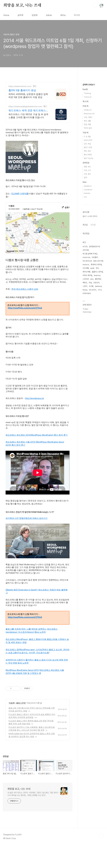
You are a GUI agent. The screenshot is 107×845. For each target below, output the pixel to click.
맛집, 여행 (87, 124)
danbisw (98, 286)
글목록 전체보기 (89, 85)
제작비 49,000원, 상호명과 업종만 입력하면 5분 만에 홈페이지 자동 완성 (28, 96)
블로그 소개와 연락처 (90, 216)
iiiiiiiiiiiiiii (87, 193)
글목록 (20, 15)
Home (6, 15)
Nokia (85, 290)
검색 (95, 5)
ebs (91, 279)
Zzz (85, 197)
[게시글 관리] (17, 688)
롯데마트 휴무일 (96, 265)
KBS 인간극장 (98, 261)
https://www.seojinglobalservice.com (25, 106)
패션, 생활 (87, 121)
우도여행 (86, 268)
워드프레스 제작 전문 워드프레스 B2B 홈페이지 (27, 110)
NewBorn (88, 186)
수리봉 (91, 286)
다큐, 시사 (87, 170)
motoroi (86, 265)
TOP (101, 835)
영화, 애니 (87, 167)
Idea (84, 182)
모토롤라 (95, 257)
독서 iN (85, 101)
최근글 (85, 225)
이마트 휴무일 (87, 275)
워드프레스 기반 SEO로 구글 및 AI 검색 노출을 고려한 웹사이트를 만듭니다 (28, 116)
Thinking (87, 93)
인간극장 (86, 250)
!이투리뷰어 (87, 293)
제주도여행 (86, 272)
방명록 (35, 15)
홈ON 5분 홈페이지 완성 (22, 90)
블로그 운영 (21, 703)
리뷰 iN (85, 106)
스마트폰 (86, 279)
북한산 (85, 283)
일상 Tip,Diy (88, 158)
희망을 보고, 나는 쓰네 (22, 5)
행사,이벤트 (88, 155)
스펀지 (85, 286)
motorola (86, 257)
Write (63, 15)
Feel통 (85, 89)
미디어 (77, 15)
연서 (97, 268)
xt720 (85, 246)
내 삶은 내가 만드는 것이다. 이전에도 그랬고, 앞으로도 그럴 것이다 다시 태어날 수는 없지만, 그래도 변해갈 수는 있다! (33, 793)
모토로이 (96, 283)
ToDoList (87, 97)
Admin (49, 15)
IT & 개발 (87, 137)
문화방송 (86, 163)
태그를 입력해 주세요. (90, 254)
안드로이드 (93, 290)
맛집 (90, 283)
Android (97, 275)
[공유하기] (14, 688)
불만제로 (98, 279)
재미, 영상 (87, 151)
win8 (92, 268)
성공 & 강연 (88, 140)
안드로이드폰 (87, 261)
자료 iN (12, 703)
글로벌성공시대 (94, 246)
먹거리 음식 (88, 128)
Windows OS (89, 114)
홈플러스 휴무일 (97, 272)
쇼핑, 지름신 (88, 117)
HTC (100, 290)
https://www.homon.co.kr (19, 86)
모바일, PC (88, 110)
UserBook (88, 190)
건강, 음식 (87, 174)
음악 (85, 178)
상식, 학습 (87, 144)
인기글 (93, 225)
